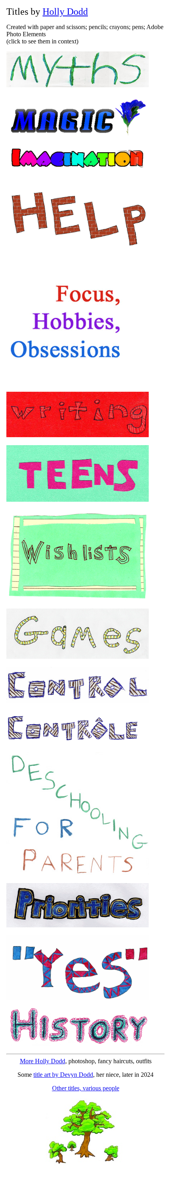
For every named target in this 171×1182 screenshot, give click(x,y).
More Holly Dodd (42, 1061)
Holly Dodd (65, 11)
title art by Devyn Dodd (63, 1074)
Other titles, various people (85, 1088)
